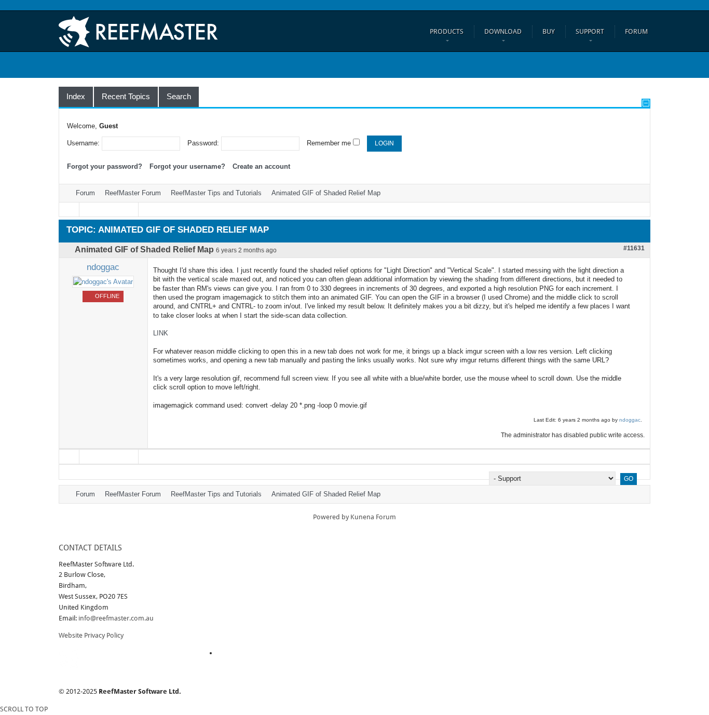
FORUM (636, 31)
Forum (85, 193)
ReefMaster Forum (133, 193)
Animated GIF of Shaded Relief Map (325, 193)
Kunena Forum (373, 517)
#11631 (634, 248)
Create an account (261, 166)
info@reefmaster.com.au (116, 618)
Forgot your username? (187, 166)
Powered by (331, 517)
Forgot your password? (104, 166)
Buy (548, 31)
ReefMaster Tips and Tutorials (216, 193)
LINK (160, 333)
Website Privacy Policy (91, 635)
